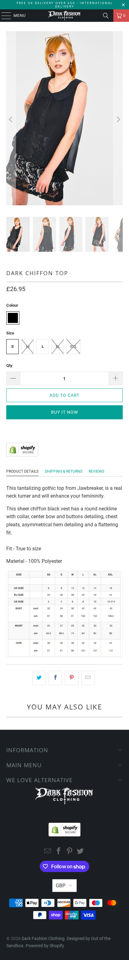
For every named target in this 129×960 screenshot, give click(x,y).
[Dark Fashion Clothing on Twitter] (80, 851)
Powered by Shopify (45, 945)
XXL (73, 346)
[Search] (106, 15)
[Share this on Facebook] (55, 678)
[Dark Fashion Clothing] (64, 15)
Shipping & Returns (63, 471)
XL (57, 346)
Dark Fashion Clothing (43, 938)
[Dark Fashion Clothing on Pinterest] (69, 851)
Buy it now (64, 412)
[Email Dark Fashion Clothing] (48, 851)
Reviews (96, 471)
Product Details (22, 471)
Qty (9, 365)
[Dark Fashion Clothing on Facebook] (59, 851)
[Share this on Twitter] (39, 678)
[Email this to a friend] (88, 678)
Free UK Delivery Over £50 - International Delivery (65, 4)
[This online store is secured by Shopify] (22, 455)
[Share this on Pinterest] (71, 678)
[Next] (118, 119)
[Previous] (11, 119)
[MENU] (3, 15)
